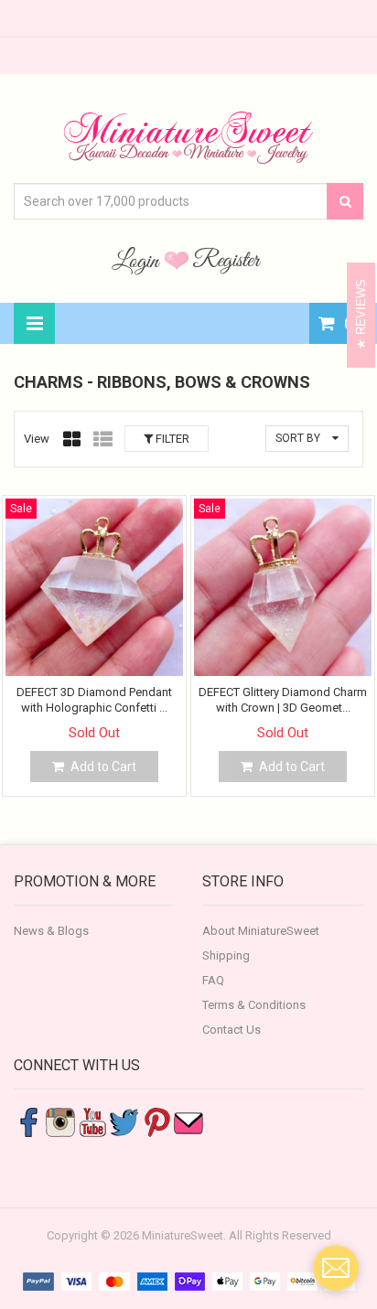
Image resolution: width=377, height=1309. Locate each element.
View (36, 438)
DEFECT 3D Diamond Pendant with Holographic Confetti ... (94, 699)
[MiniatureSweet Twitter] (124, 1121)
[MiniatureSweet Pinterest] (156, 1121)
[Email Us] (188, 1121)
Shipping (226, 955)
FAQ (213, 980)
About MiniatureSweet (260, 931)
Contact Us (231, 1029)
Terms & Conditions (254, 1005)
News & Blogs (51, 931)
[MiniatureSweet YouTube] (92, 1121)
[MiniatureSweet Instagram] (60, 1121)
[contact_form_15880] (336, 1268)
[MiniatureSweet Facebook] (28, 1121)
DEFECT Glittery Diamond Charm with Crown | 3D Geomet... (283, 699)
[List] (103, 439)
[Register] (227, 260)
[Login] (138, 260)
